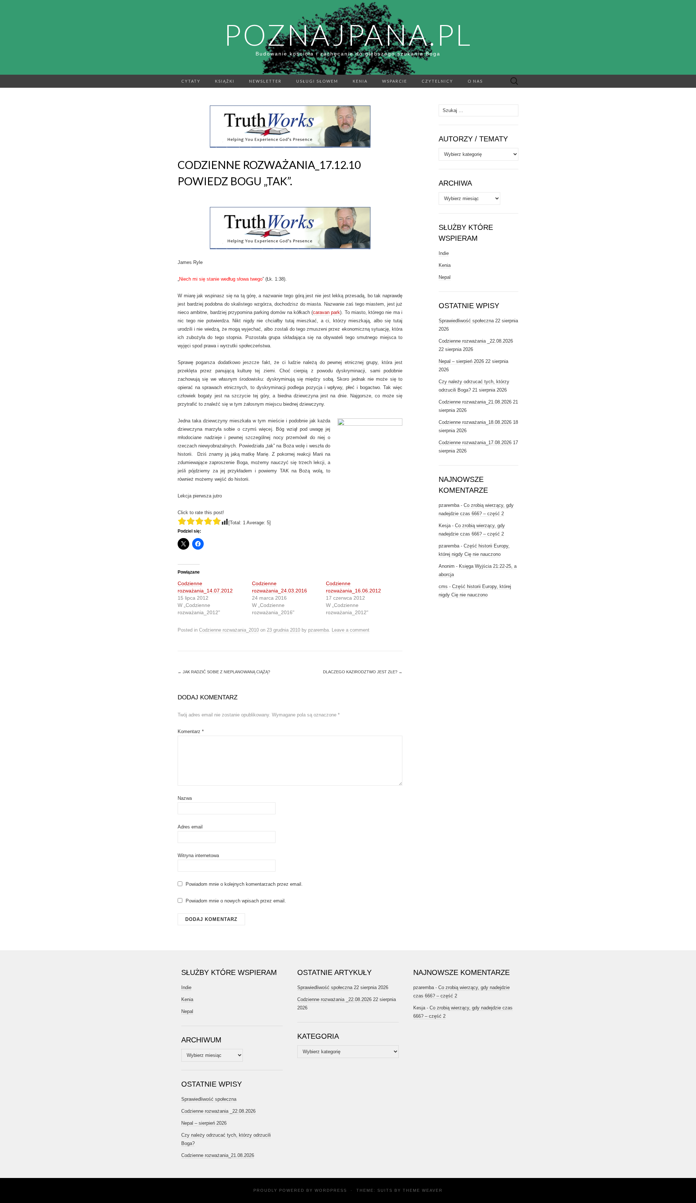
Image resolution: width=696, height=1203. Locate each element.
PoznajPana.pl (348, 34)
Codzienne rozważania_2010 (229, 630)
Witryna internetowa (198, 855)
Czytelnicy (437, 81)
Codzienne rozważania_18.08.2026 (475, 422)
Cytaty (190, 81)
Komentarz (191, 731)
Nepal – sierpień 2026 (461, 361)
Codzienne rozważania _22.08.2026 (476, 341)
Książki (225, 81)
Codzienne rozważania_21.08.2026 (475, 402)
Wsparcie (394, 81)
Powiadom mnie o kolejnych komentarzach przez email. (244, 884)
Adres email (190, 827)
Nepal (445, 277)
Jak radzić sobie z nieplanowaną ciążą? (224, 672)
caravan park (326, 312)
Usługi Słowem (317, 81)
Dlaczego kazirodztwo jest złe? (362, 672)
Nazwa (185, 798)
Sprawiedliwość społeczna (466, 320)
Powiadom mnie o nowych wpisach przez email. (236, 901)
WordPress (331, 1190)
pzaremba (318, 630)
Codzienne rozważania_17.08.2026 (475, 442)
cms (443, 586)
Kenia (360, 81)
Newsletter (265, 81)
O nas (475, 81)
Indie (444, 253)
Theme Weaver (423, 1190)
